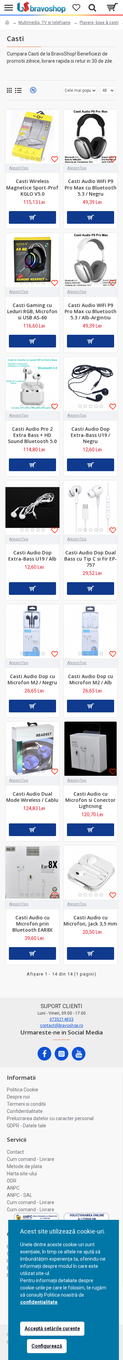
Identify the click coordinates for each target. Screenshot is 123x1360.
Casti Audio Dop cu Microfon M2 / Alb (90, 679)
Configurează (46, 1346)
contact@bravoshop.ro (61, 1025)
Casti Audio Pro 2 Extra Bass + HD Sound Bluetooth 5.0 (32, 435)
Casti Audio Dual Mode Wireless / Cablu (32, 797)
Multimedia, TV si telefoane (44, 22)
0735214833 (61, 1019)
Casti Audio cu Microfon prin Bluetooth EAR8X (32, 924)
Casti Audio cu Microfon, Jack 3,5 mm (90, 921)
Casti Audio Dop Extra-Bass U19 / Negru (90, 435)
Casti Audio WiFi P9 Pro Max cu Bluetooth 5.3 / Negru (91, 187)
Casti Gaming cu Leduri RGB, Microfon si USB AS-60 (32, 311)
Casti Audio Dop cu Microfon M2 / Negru (32, 679)
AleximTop (18, 168)
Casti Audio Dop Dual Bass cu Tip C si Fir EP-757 (90, 559)
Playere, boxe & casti (99, 22)
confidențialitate (38, 1302)
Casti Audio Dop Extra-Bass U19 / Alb (32, 556)
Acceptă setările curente (52, 1328)
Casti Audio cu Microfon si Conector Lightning (90, 800)
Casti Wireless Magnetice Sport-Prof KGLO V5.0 (32, 187)
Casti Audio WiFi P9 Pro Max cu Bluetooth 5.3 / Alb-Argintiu (91, 311)
